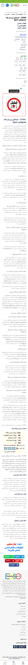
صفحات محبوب (21, 622)
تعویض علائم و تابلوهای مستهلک (18, 624)
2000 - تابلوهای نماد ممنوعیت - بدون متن (15, 14)
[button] (19, 556)
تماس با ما (23, 629)
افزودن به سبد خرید (14, 91)
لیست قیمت (22, 606)
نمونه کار (23, 616)
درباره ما (23, 627)
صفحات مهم (22, 603)
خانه (24, 12)
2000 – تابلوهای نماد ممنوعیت (13, 12)
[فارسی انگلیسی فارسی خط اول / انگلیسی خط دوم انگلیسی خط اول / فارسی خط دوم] (21, 87)
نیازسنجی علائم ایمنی (21, 614)
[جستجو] (14, 1)
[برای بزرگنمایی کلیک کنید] (22, 113)
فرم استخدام (22, 632)
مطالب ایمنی (22, 609)
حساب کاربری (22, 635)
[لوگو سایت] (15, 5)
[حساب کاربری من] (2, 5)
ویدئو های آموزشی (21, 611)
